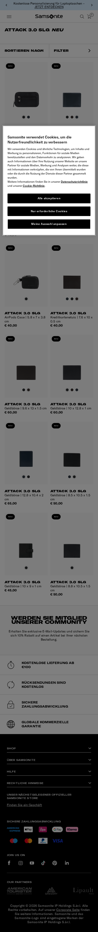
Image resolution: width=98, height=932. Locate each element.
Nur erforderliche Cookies (49, 211)
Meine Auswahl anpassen (49, 224)
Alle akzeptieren (49, 198)
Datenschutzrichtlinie (74, 181)
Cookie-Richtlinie (34, 185)
